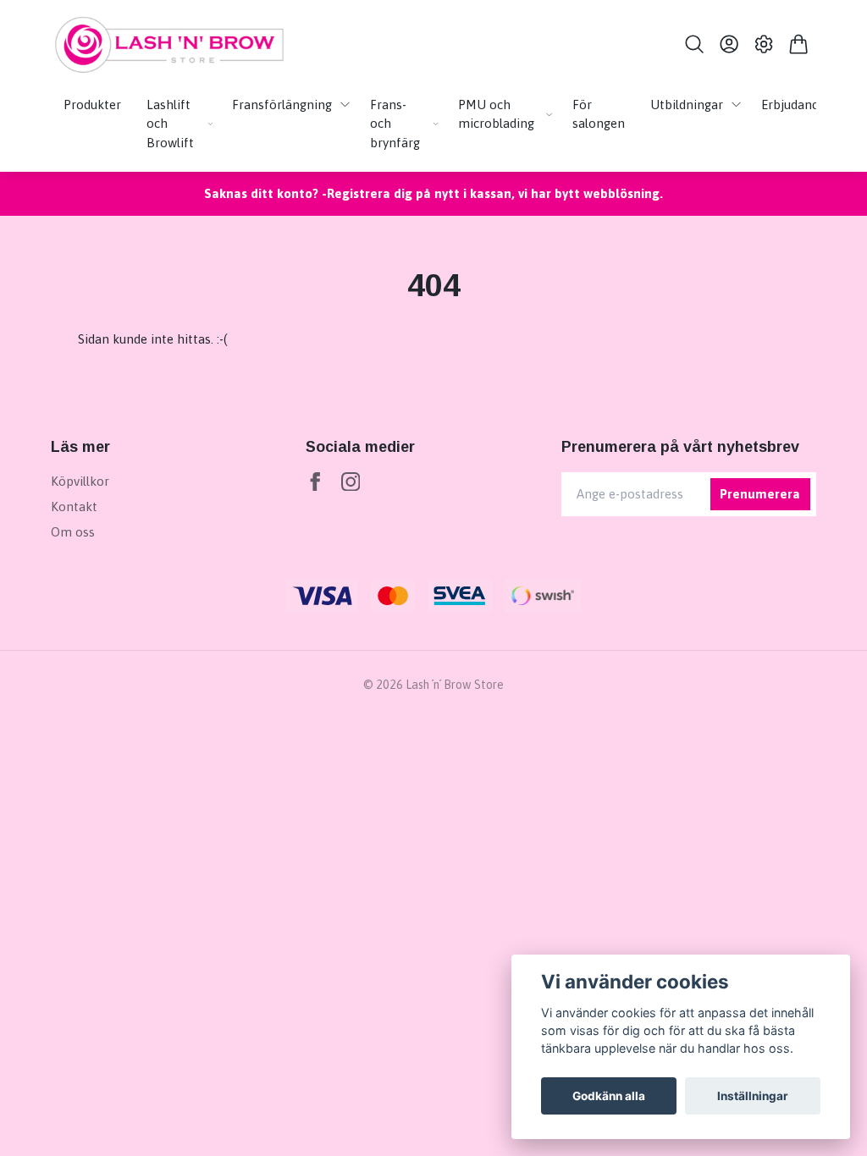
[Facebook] (315, 482)
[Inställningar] (764, 44)
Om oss (73, 532)
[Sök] (693, 44)
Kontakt (74, 506)
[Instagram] (351, 482)
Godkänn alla (608, 1096)
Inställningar (752, 1096)
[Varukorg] (798, 44)
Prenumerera (760, 494)
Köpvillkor (80, 481)
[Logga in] (728, 44)
